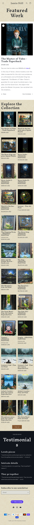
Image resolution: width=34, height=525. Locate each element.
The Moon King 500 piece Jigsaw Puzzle (8, 155)
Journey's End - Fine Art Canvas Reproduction (25, 366)
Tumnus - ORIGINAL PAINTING (5, 339)
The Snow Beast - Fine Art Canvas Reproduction (7, 313)
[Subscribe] (28, 492)
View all (17, 427)
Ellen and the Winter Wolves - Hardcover (7, 261)
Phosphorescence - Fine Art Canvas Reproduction (8, 418)
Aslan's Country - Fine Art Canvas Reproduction (7, 392)
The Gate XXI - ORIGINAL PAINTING (23, 313)
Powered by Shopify (21, 520)
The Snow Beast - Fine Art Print (24, 417)
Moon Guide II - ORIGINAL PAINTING (7, 182)
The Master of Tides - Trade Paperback (8, 129)
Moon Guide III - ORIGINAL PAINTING (24, 182)
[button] (3, 3)
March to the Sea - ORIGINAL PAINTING (8, 207)
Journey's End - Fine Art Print (8, 365)
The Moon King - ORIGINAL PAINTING (24, 233)
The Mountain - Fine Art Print (7, 286)
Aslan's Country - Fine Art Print (24, 391)
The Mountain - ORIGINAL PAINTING (23, 287)
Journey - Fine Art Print (24, 206)
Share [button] (4, 94)
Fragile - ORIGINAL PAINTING (25, 338)
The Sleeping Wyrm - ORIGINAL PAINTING (8, 233)
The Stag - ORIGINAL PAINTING (22, 261)
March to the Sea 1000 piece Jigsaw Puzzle (24, 130)
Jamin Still (14, 520)
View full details (26, 94)
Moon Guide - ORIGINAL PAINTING (23, 156)
